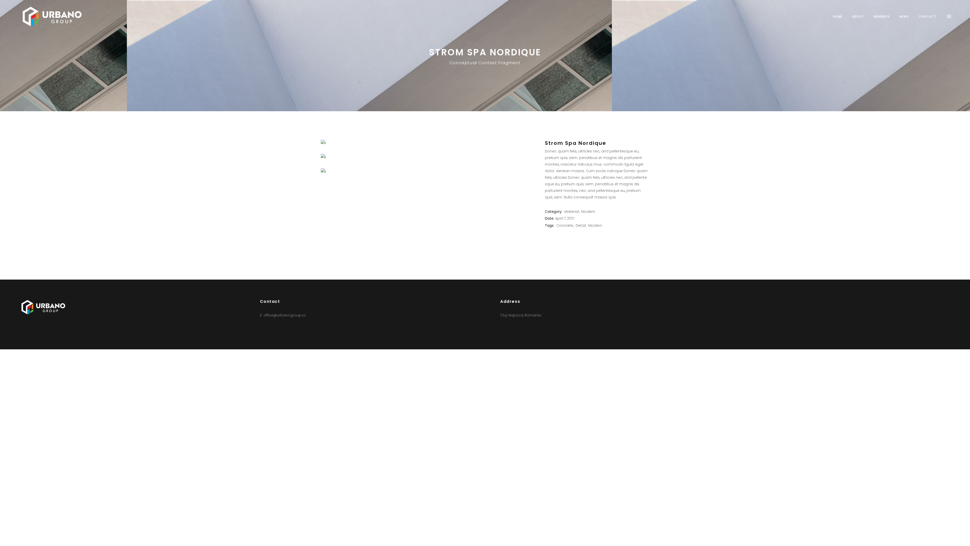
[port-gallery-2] (429, 157)
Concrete (564, 225)
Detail (581, 225)
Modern (588, 211)
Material (571, 211)
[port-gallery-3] (429, 143)
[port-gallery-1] (429, 171)
